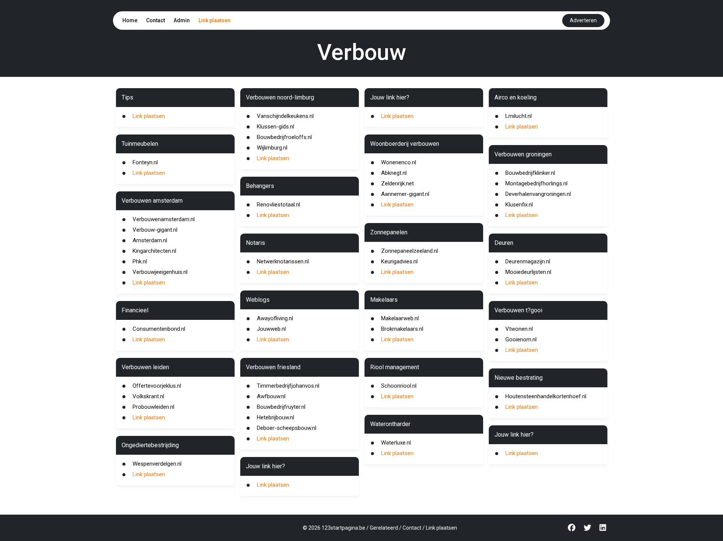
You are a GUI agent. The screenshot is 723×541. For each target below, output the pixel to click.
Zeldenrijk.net (397, 183)
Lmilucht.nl (518, 116)
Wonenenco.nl (398, 162)
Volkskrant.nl (148, 396)
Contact (155, 20)
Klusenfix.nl (519, 204)
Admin (182, 20)
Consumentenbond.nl (159, 329)
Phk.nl (140, 261)
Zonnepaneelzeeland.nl (409, 251)
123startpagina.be (343, 528)
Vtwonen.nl (519, 329)
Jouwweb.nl (271, 329)
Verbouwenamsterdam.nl (164, 219)
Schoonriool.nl (398, 385)
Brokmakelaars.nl (402, 329)
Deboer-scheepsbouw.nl (286, 428)
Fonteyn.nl (145, 162)
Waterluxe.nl (396, 442)
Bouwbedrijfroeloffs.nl (284, 137)
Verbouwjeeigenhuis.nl (160, 272)
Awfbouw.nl (271, 396)
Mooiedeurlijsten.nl (528, 272)
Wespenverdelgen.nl (157, 463)
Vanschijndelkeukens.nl (285, 116)
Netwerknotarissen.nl (283, 261)
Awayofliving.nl (275, 318)
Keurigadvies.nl (399, 261)
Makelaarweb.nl (400, 318)
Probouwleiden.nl (153, 406)
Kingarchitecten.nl (154, 251)
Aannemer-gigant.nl (405, 194)
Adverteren (583, 20)
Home (129, 20)
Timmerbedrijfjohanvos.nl (288, 385)
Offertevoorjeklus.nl (157, 385)
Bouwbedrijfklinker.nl (530, 173)
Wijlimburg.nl (272, 147)
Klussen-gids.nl (275, 126)
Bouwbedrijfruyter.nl (281, 406)
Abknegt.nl (394, 173)
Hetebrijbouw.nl (275, 417)
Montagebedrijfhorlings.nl (536, 183)
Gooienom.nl (521, 339)
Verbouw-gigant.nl (155, 229)
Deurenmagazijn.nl (527, 261)
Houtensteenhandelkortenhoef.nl (545, 396)
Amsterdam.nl (150, 240)
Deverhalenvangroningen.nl (538, 194)
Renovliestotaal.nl (278, 204)
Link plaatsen (214, 20)
